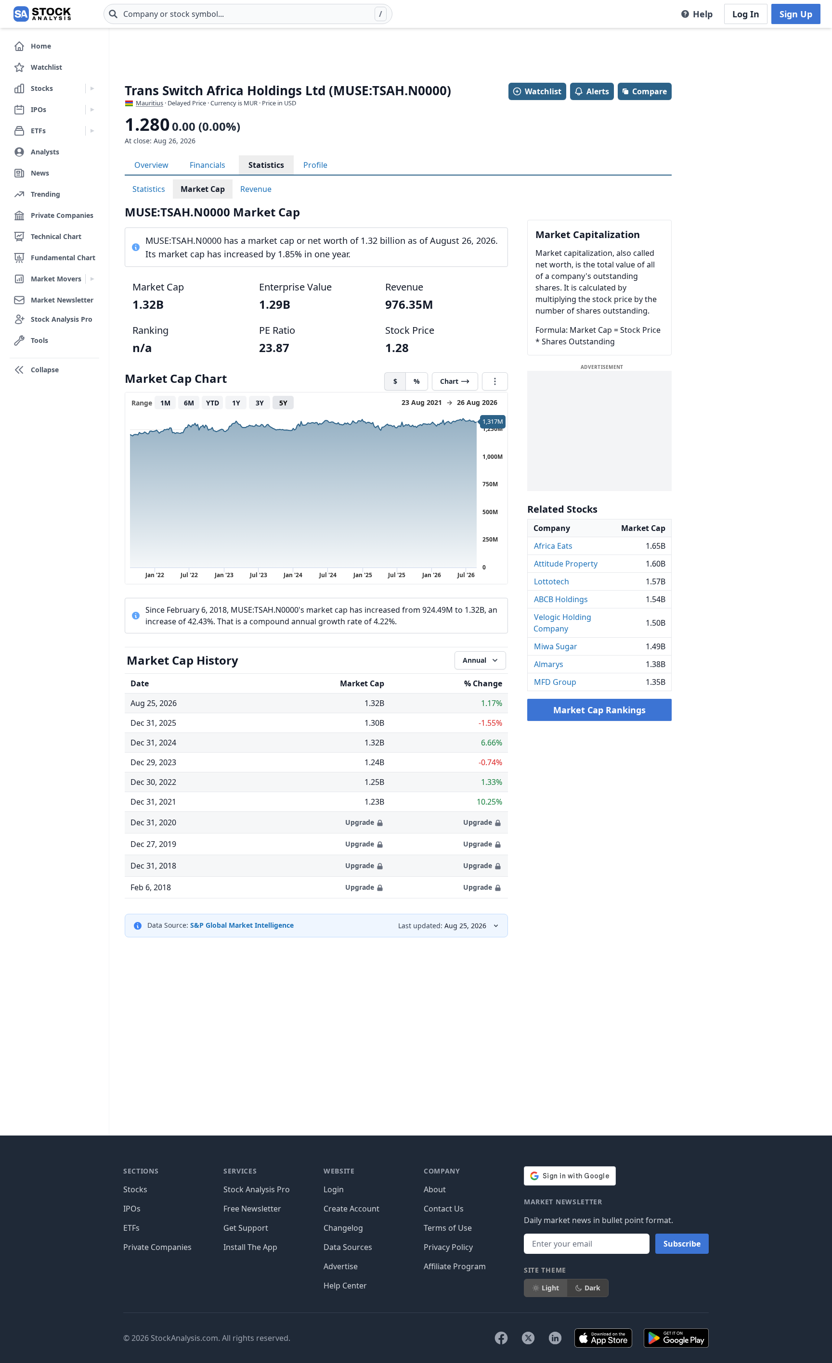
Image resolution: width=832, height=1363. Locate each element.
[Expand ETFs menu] (92, 131)
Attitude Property (566, 563)
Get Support (245, 1228)
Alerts (597, 91)
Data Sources (348, 1247)
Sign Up (796, 14)
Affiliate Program (455, 1266)
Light (550, 1287)
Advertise (341, 1266)
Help (703, 14)
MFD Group (555, 682)
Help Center (345, 1285)
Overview (151, 165)
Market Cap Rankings (599, 710)
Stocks (135, 1189)
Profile (315, 165)
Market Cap (203, 189)
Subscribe (682, 1243)
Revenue (256, 189)
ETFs (131, 1228)
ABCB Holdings (561, 599)
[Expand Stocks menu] (92, 88)
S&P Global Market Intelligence (242, 925)
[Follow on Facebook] (501, 1338)
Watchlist (543, 91)
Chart (449, 381)
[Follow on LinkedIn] (555, 1338)
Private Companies (157, 1247)
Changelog (343, 1228)
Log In (745, 14)
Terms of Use (448, 1228)
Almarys (548, 664)
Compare (649, 91)
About (435, 1189)
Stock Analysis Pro (256, 1189)
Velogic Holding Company (562, 623)
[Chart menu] (495, 381)
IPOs (132, 1208)
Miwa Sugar (555, 646)
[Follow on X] (528, 1338)
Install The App (250, 1247)
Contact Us (444, 1208)
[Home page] (42, 14)
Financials (207, 165)
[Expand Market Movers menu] (92, 279)
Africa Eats (553, 546)
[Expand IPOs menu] (92, 109)
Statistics (266, 165)
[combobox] (248, 14)
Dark (592, 1287)
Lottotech (551, 581)
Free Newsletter (252, 1208)
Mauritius (149, 103)
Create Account (351, 1208)
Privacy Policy (448, 1247)
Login (334, 1189)
